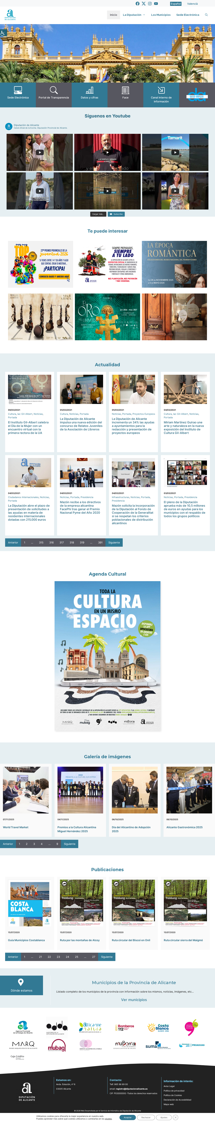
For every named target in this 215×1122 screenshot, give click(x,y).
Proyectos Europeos (144, 413)
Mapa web (169, 1104)
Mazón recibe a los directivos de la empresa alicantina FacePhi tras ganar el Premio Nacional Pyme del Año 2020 (80, 507)
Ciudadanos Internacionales (23, 497)
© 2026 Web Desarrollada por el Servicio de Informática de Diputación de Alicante (107, 1111)
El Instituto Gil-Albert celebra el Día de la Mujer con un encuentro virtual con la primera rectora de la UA (28, 428)
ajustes (108, 1118)
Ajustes (163, 1117)
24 (67, 956)
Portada (12, 417)
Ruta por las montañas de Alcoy (80, 940)
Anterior (13, 542)
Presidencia (87, 497)
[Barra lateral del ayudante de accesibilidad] (3, 32)
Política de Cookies (173, 1095)
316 (51, 542)
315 (41, 542)
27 (93, 956)
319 (82, 542)
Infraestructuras (120, 497)
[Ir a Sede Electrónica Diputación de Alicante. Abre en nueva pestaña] (18, 95)
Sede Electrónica (187, 14)
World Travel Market (15, 827)
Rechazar (145, 1117)
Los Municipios (161, 14)
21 (40, 956)
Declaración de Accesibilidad (177, 1099)
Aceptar (127, 1117)
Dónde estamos (21, 990)
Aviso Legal (169, 1086)
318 (72, 542)
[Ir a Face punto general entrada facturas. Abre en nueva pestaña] (125, 95)
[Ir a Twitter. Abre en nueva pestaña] (143, 3)
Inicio (113, 14)
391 (100, 542)
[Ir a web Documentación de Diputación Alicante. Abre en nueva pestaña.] (90, 95)
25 (76, 956)
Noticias (38, 413)
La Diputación (132, 14)
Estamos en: (63, 1080)
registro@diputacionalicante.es (132, 1089)
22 (49, 956)
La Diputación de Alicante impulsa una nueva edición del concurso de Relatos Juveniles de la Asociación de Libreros (81, 424)
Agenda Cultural (107, 574)
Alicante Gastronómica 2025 (184, 827)
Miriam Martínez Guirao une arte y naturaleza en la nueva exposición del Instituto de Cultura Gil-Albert (184, 428)
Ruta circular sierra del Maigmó (183, 940)
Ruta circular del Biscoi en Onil (131, 940)
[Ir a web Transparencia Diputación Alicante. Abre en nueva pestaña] (54, 95)
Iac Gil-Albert (24, 413)
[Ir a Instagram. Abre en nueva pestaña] (150, 3)
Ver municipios (134, 1000)
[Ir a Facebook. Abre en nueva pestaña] (137, 3)
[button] (206, 15)
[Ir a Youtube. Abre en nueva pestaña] (156, 3)
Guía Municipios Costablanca (26, 940)
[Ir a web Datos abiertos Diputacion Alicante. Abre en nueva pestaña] (197, 95)
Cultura (12, 413)
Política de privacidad (174, 1090)
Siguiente (114, 542)
